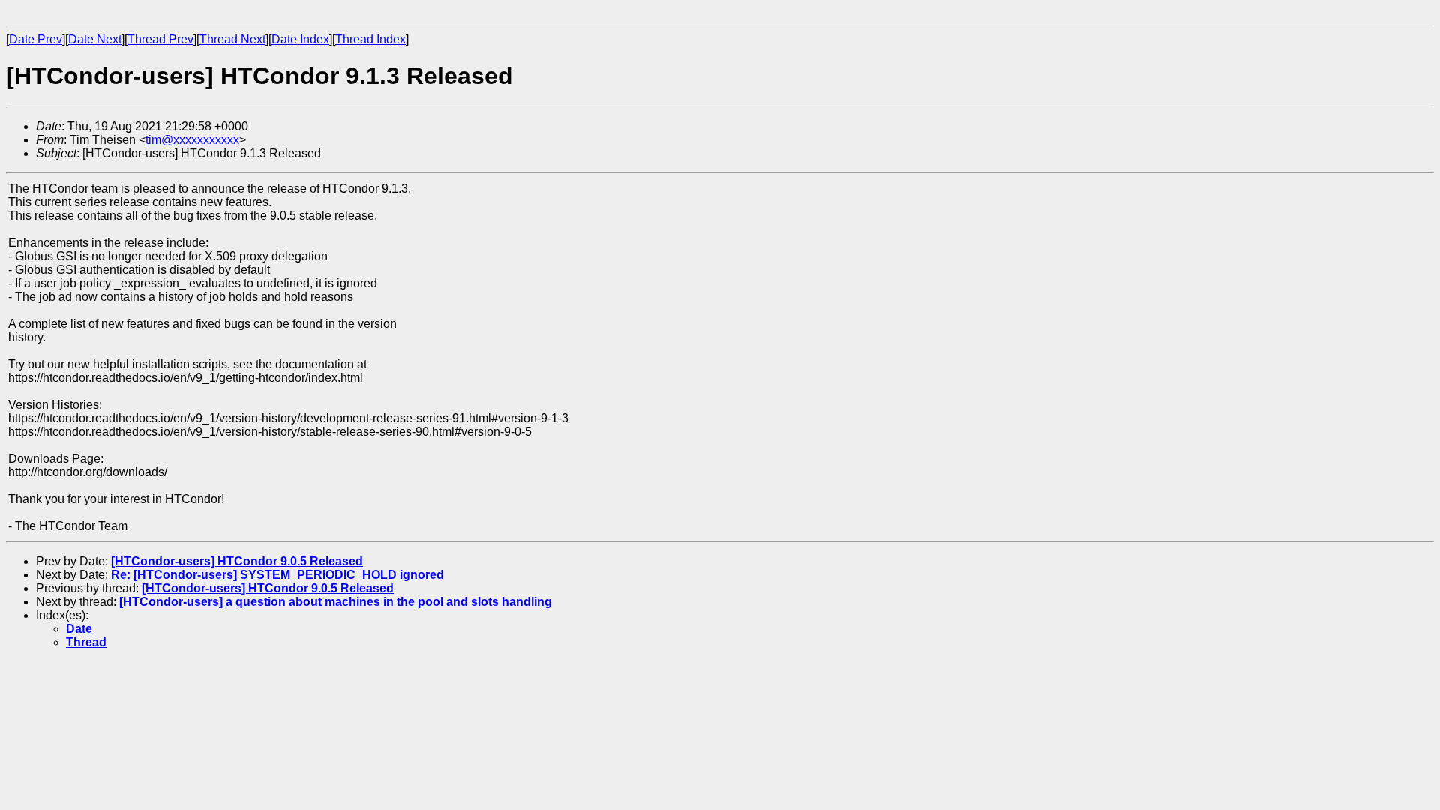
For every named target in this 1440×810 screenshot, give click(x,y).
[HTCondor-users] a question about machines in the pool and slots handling (335, 602)
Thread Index (370, 39)
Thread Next (233, 39)
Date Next (95, 39)
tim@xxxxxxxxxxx (192, 140)
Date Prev (35, 39)
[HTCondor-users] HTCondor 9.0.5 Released (237, 561)
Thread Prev (161, 39)
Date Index (300, 39)
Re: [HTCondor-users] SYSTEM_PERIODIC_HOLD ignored (277, 574)
